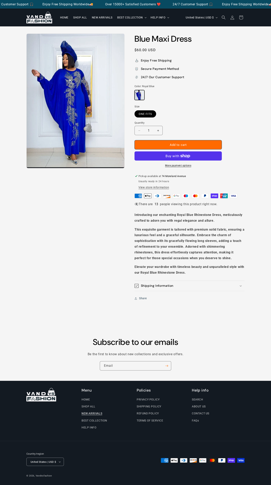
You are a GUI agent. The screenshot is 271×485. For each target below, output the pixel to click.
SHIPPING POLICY (149, 406)
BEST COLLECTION (94, 420)
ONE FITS (145, 113)
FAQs (195, 420)
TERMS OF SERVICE (150, 420)
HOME (86, 399)
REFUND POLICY (148, 413)
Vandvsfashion (44, 475)
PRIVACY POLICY (148, 399)
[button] (131, 17)
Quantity (139, 122)
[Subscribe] (166, 365)
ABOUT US (199, 406)
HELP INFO (89, 427)
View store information (153, 187)
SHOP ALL (88, 406)
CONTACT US (200, 413)
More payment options (178, 165)
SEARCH (197, 399)
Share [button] (143, 298)
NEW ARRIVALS (92, 413)
